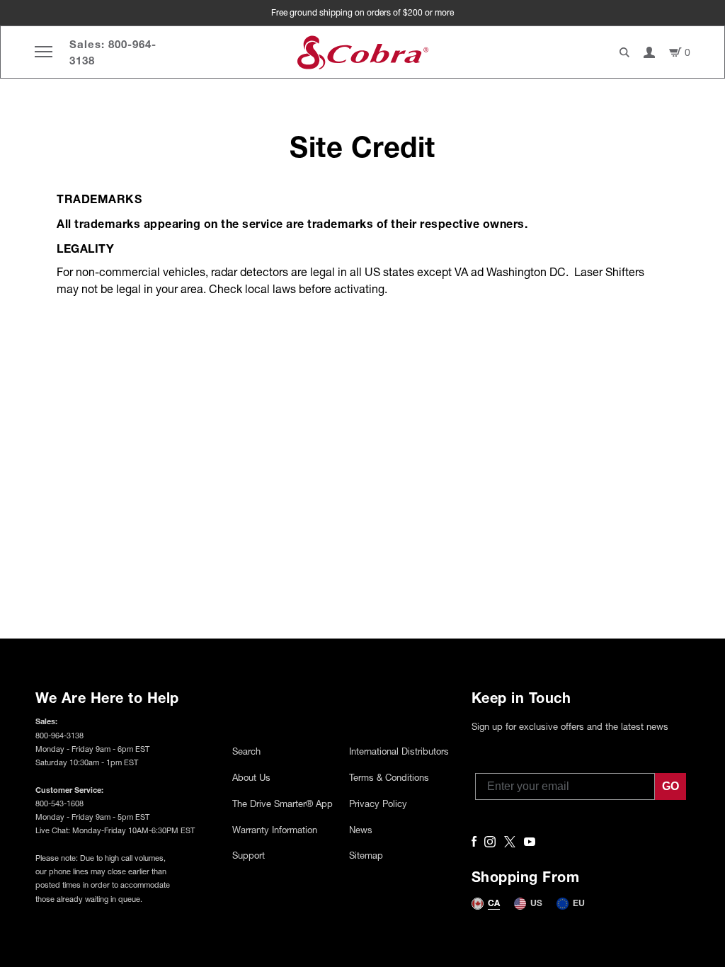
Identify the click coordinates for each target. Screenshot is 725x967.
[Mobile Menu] (43, 52)
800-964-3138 (59, 735)
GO (670, 786)
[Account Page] (649, 52)
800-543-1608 (59, 803)
